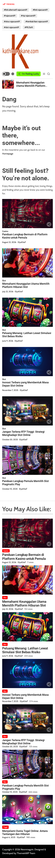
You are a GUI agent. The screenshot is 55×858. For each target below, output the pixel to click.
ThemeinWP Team (26, 853)
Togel (5, 827)
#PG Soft (29, 27)
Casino (5, 231)
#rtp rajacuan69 (28, 15)
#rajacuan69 (9, 15)
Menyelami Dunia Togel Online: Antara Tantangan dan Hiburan (25, 832)
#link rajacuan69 (40, 9)
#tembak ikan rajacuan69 (37, 21)
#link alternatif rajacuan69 (15, 9)
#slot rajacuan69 (11, 27)
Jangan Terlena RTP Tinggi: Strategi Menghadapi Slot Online (23, 433)
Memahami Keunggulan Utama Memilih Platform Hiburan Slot (30, 85)
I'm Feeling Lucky (30, 73)
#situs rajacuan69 (12, 21)
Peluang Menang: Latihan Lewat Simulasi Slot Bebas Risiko (25, 650)
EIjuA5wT (22, 242)
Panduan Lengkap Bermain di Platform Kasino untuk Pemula (25, 236)
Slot (4, 280)
